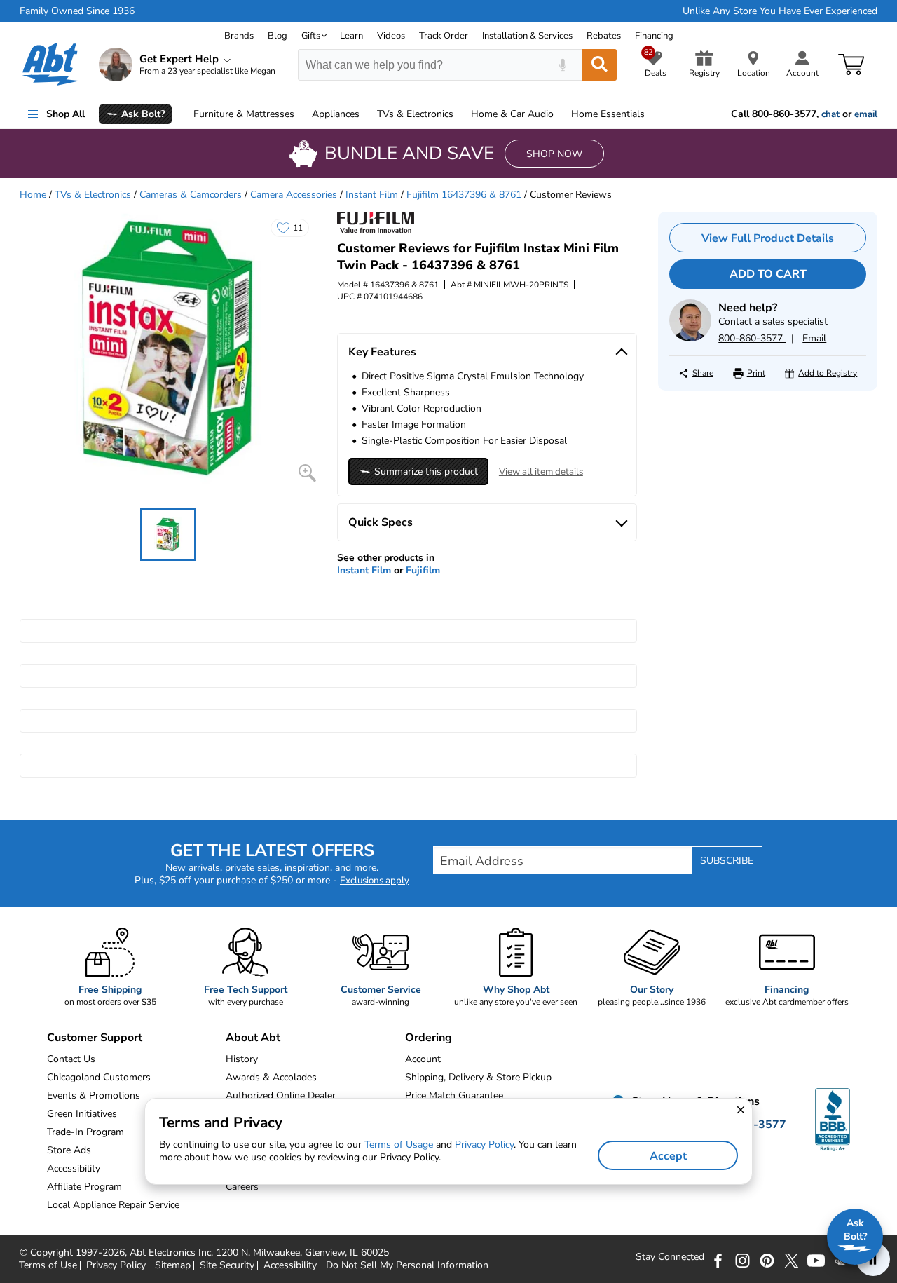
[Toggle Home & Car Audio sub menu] (559, 114)
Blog (277, 35)
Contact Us (71, 1059)
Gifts (310, 35)
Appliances (336, 114)
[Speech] (562, 65)
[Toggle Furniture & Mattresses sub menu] (300, 114)
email (865, 114)
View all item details (541, 472)
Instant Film (371, 194)
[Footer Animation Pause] (873, 1259)
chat (830, 114)
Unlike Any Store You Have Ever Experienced (780, 11)
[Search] (599, 65)
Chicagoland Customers (99, 1077)
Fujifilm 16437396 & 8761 (463, 194)
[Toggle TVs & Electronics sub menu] (459, 114)
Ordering (428, 1037)
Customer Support (94, 1037)
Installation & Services (527, 35)
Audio (512, 114)
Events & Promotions (93, 1095)
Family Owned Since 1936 (77, 11)
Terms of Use (48, 1265)
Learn (351, 35)
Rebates (604, 35)
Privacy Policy (116, 1265)
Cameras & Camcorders (190, 194)
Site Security (227, 1265)
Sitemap (173, 1265)
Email (814, 338)
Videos (391, 35)
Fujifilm (423, 570)
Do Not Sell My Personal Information (407, 1265)
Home (608, 114)
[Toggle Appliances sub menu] (365, 114)
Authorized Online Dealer (281, 1095)
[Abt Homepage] (51, 64)
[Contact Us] (690, 338)
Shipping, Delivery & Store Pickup (478, 1077)
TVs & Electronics (93, 194)
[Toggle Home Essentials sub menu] (651, 114)
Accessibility (290, 1265)
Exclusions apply (374, 880)
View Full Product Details (767, 238)
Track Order (443, 35)
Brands (239, 35)
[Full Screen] (307, 473)
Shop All (65, 114)
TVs (415, 114)
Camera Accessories (293, 194)
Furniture (243, 114)
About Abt (253, 1037)
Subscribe (726, 860)
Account (423, 1059)
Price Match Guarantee (454, 1095)
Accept (668, 1156)
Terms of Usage (398, 1144)
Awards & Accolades (271, 1077)
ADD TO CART (768, 274)
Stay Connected (670, 1257)
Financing (654, 35)
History (242, 1059)
